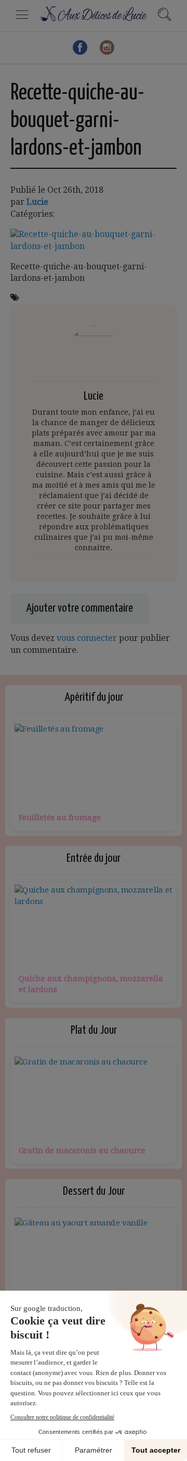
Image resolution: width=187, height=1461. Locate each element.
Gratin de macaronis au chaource (82, 1150)
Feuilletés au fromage (60, 817)
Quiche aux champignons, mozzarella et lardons (91, 984)
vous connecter (87, 638)
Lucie (37, 202)
